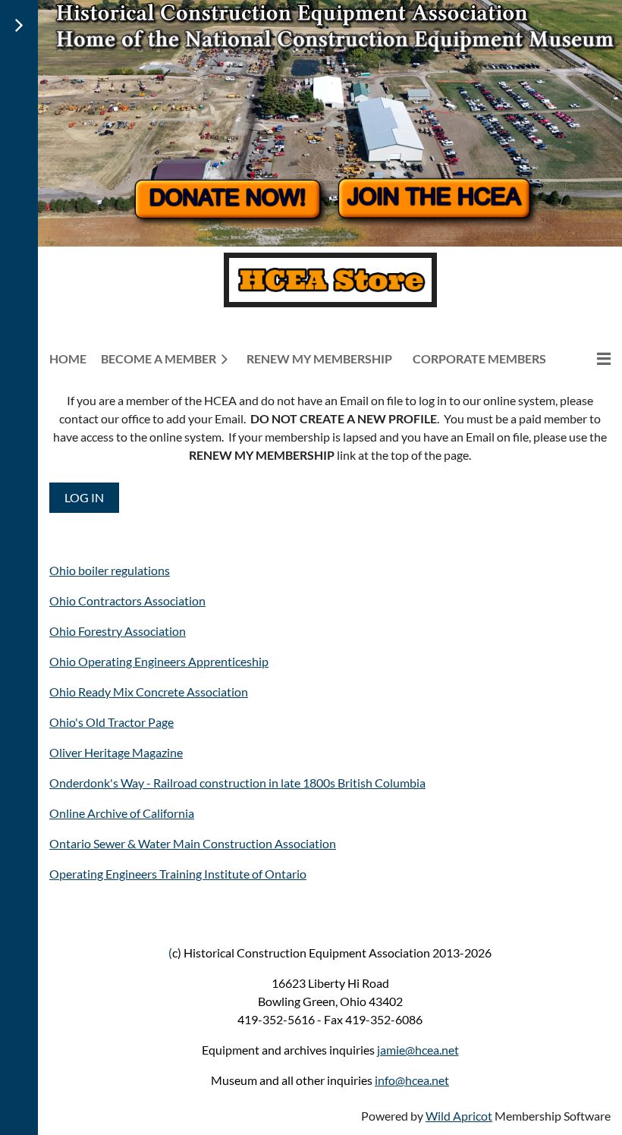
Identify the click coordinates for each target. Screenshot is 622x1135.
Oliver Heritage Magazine (116, 752)
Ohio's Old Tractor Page (111, 722)
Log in (84, 497)
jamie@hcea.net (418, 1049)
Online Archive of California (121, 813)
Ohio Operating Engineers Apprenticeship (159, 661)
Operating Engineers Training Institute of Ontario (177, 873)
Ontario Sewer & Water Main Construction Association (192, 843)
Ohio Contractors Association (127, 600)
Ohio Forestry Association (117, 631)
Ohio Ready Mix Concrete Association (148, 691)
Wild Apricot (459, 1115)
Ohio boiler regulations (109, 570)
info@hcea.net (412, 1080)
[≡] (588, 358)
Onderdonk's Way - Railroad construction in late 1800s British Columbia (237, 782)
